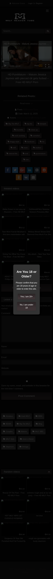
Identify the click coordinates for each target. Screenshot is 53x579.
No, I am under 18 (26, 306)
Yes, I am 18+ (26, 296)
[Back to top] (45, 571)
